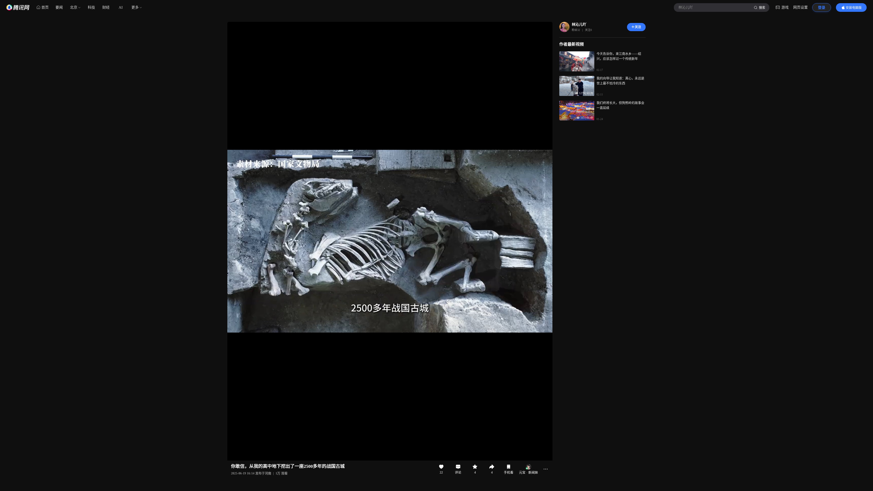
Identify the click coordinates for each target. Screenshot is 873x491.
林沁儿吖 (579, 24)
